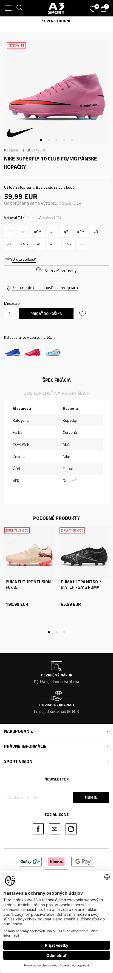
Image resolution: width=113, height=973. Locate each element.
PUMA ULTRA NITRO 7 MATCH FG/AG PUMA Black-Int (81, 587)
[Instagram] (71, 828)
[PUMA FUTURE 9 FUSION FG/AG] (29, 552)
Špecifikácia (57, 380)
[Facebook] (38, 828)
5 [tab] (72, 140)
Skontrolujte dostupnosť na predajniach (45, 287)
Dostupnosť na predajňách (57, 393)
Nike (66, 456)
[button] (83, 313)
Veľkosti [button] (32, 217)
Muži (66, 444)
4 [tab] (64, 140)
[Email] (54, 828)
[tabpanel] (56, 92)
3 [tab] (56, 140)
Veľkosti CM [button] (51, 217)
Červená (70, 432)
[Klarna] (56, 861)
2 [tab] (49, 140)
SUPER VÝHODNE (56, 21)
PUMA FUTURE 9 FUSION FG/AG (28, 584)
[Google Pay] (83, 861)
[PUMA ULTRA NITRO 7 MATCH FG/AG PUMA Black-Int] (84, 552)
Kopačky (11, 150)
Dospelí (69, 480)
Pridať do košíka (46, 313)
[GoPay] (30, 861)
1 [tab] (41, 140)
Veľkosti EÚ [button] (13, 217)
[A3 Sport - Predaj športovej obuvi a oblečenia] (56, 8)
